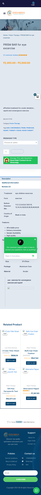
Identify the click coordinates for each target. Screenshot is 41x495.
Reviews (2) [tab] (6, 187)
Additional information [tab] (10, 183)
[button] (4, 13)
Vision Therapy (14, 35)
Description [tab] (6, 179)
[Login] (33, 3)
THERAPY (12, 130)
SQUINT (6, 130)
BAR (8, 128)
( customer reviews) (11, 55)
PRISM (23, 128)
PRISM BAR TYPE (10, 138)
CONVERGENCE (15, 128)
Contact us (29, 453)
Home (5, 35)
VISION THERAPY (27, 130)
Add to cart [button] (10, 360)
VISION (18, 130)
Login (33, 5)
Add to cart (17, 151)
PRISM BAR (30, 128)
